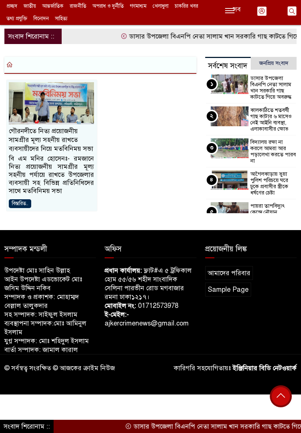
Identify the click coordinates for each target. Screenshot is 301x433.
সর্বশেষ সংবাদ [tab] (227, 65)
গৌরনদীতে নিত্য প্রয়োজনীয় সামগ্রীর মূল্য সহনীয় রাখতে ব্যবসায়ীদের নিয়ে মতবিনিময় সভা (51, 140)
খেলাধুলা (160, 6)
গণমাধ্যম (138, 6)
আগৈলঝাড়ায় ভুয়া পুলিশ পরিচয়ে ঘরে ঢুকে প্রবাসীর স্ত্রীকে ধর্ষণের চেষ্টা (269, 183)
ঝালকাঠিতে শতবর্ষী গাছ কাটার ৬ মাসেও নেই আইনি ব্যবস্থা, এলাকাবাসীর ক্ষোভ (271, 119)
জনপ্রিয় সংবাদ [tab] (274, 63)
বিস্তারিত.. (20, 203)
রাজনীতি (78, 6)
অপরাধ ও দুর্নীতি (108, 6)
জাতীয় (29, 6)
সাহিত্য (61, 18)
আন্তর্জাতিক (53, 6)
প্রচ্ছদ (12, 6)
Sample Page (228, 289)
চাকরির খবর (186, 6)
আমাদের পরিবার (229, 273)
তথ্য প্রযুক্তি (17, 18)
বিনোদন (41, 18)
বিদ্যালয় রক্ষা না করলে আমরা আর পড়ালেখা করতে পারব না (273, 151)
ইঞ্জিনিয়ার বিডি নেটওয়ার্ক (265, 368)
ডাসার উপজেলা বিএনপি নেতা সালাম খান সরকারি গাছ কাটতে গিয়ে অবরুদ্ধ (270, 87)
